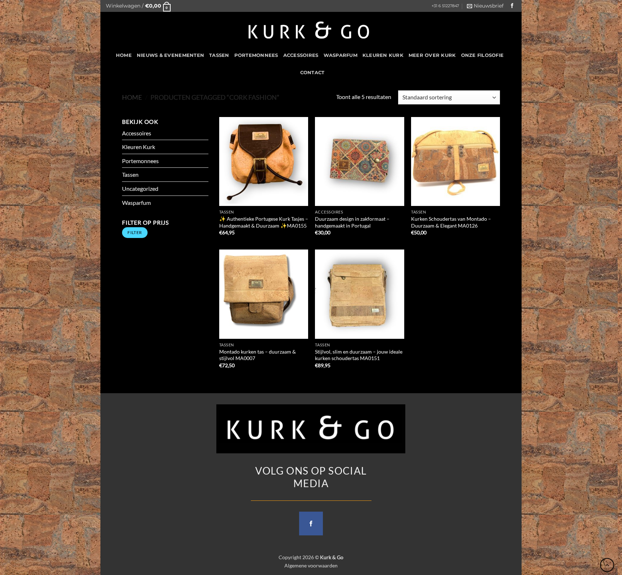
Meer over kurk (432, 55)
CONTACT (312, 72)
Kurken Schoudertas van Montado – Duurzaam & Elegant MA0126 (451, 222)
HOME (124, 55)
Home (132, 97)
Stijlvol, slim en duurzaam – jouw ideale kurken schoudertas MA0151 (358, 355)
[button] (138, 6)
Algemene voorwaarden (311, 565)
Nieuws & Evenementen (170, 55)
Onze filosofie (482, 55)
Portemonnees (256, 55)
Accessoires (301, 55)
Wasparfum (340, 55)
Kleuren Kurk (383, 55)
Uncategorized (140, 188)
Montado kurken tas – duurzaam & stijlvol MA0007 (257, 355)
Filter (134, 232)
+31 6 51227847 (445, 6)
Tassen (219, 55)
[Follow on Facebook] (512, 6)
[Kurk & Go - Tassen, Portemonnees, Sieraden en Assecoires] (309, 29)
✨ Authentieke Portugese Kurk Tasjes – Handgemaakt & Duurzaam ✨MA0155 (263, 222)
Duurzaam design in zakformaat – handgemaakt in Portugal (352, 222)
